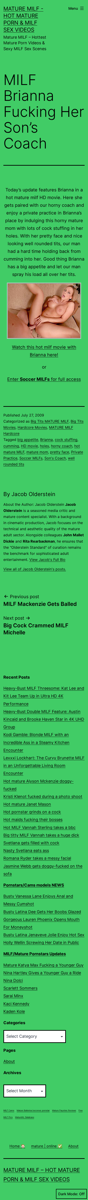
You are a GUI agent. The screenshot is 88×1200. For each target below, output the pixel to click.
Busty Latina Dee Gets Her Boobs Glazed (42, 911)
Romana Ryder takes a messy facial (37, 858)
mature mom (37, 452)
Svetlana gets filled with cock (31, 842)
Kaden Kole (14, 1011)
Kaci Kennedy (16, 1003)
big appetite (27, 439)
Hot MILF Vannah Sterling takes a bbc (39, 827)
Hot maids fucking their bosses (33, 819)
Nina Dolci (13, 980)
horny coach (61, 446)
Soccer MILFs (30, 458)
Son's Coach (55, 458)
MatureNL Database (24, 1117)
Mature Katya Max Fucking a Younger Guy (43, 965)
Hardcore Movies (32, 427)
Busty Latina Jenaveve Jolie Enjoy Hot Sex (43, 934)
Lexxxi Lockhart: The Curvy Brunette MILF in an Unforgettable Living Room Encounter (44, 765)
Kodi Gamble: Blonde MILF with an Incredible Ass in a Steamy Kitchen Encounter (36, 742)
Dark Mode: (68, 1194)
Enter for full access (44, 379)
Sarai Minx (13, 995)
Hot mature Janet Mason (27, 804)
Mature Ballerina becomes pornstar (33, 1110)
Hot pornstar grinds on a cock (32, 811)
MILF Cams (8, 1110)
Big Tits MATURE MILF (50, 421)
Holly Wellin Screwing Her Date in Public (41, 942)
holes (44, 446)
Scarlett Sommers (20, 988)
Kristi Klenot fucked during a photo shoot (42, 796)
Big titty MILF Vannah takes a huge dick (41, 835)
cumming (11, 446)
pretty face (59, 452)
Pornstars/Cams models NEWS (33, 885)
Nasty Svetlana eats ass (26, 850)
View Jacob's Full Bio (47, 559)
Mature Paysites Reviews (64, 1110)
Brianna (46, 439)
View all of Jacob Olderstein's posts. (34, 569)
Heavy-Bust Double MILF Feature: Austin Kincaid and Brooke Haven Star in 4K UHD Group (43, 719)
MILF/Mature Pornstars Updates (34, 953)
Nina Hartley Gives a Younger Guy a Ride (42, 972)
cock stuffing (66, 439)
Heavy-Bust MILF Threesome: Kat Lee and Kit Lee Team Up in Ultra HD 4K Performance (43, 696)
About (9, 1061)
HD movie (29, 446)
